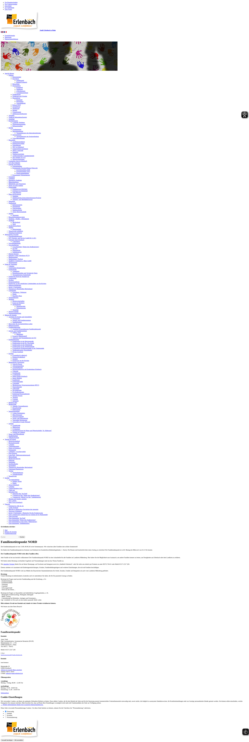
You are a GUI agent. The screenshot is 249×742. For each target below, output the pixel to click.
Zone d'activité (13, 516)
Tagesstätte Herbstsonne (19, 420)
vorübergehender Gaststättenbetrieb (23, 156)
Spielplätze (12, 462)
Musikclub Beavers (14, 458)
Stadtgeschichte (17, 210)
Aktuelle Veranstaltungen (20, 406)
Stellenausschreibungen (19, 114)
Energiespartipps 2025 (23, 171)
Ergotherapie (16, 373)
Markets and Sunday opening (18, 499)
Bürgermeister (16, 77)
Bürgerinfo (12, 140)
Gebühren (12, 178)
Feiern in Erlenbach (15, 448)
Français (7, 504)
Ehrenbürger (16, 206)
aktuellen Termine (9, 564)
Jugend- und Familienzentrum (21, 320)
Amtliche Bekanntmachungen (18, 117)
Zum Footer (8, 9)
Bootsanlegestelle (14, 443)
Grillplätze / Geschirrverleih (17, 451)
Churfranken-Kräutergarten (17, 268)
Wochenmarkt (13, 262)
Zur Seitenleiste (9, 7)
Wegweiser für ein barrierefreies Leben (20, 324)
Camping (11, 266)
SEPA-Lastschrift (17, 150)
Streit (14, 224)
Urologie (15, 399)
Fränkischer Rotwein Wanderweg (19, 276)
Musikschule (12, 404)
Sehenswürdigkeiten (15, 285)
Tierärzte (15, 397)
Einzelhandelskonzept (15, 236)
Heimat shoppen (14, 254)
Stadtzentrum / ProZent (16, 259)
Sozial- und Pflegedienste (20, 418)
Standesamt (15, 108)
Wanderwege (13, 476)
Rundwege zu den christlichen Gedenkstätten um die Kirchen (27, 283)
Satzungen (12, 201)
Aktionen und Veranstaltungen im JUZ (24, 338)
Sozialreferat (16, 107)
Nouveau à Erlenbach (15, 511)
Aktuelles (11, 115)
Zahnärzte (15, 401)
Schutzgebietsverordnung (20, 149)
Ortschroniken (16, 208)
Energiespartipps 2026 (23, 170)
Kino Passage (13, 453)
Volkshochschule (14, 437)
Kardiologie (16, 380)
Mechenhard (16, 222)
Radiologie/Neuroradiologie (21, 394)
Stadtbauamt (20, 80)
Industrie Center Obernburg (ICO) (19, 255)
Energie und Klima (14, 164)
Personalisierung (12, 717)
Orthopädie (15, 388)
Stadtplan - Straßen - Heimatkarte (19, 219)
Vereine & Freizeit (10, 439)
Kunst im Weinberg (18, 303)
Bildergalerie (16, 409)
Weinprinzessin (21, 308)
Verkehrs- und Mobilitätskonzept (22, 199)
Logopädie (15, 383)
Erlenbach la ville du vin (16, 506)
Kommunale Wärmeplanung (21, 175)
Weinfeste (15, 310)
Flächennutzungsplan (18, 124)
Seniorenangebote (14, 411)
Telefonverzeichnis (18, 154)
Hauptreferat (16, 98)
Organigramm (16, 112)
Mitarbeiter (19, 334)
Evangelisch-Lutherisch (19, 355)
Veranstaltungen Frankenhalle (21, 275)
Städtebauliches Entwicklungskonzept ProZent (26, 198)
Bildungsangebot (14, 325)
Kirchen (11, 353)
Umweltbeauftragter (18, 138)
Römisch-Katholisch (18, 357)
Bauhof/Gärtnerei (21, 82)
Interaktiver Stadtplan (15, 180)
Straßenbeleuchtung (15, 226)
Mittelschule (16, 427)
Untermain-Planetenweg (16, 469)
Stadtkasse (19, 89)
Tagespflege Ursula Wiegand (21, 422)
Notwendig (10, 711)
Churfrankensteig (14, 446)
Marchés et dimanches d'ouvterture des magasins (23, 509)
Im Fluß (14, 248)
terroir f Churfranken (15, 287)
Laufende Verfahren (18, 122)
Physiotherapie (16, 390)
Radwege (11, 460)
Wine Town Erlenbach (15, 502)
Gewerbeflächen (14, 245)
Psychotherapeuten (18, 392)
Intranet (14, 110)
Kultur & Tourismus (11, 264)
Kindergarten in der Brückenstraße (23, 341)
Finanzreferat (16, 86)
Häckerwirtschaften (18, 301)
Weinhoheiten (16, 304)
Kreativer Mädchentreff (19, 336)
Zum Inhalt (8, 6)
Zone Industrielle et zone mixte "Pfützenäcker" (23, 521)
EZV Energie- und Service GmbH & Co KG (22, 238)
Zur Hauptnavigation (11, 2)
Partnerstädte (12, 187)
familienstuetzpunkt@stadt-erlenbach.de (11, 655)
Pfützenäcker (16, 250)
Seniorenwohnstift (18, 416)
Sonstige (15, 359)
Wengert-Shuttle (13, 311)
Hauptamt (19, 100)
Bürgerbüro (16, 84)
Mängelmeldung (14, 182)
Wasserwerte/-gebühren (16, 231)
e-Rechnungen (20, 91)
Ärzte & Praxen (17, 364)
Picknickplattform (14, 282)
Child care (12, 490)
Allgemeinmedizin (18, 366)
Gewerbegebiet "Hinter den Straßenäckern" (25, 247)
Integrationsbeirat (17, 131)
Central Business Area (15, 488)
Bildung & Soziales (11, 315)
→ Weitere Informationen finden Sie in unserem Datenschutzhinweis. (22, 705)
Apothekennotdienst (18, 142)
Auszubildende (21, 103)
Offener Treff (16, 332)
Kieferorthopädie (17, 381)
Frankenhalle (13, 269)
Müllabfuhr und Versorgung (17, 184)
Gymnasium (16, 429)
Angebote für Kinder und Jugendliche (20, 317)
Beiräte (11, 128)
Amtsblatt (11, 119)
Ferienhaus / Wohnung (19, 292)
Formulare (12, 177)
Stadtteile (11, 220)
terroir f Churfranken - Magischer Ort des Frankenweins (26, 513)
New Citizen (12, 500)
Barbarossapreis (17, 205)
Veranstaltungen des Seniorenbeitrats (27, 136)
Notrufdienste (16, 145)
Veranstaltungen (13, 297)
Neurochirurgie (17, 387)
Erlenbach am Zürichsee (19, 189)
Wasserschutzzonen (18, 159)
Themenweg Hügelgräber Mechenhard (20, 289)
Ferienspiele (16, 318)
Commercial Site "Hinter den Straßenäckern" (26, 495)
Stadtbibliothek (17, 322)
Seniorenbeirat (16, 135)
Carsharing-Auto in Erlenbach (18, 161)
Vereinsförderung (17, 472)
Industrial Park (13, 492)
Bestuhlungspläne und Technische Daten (24, 273)
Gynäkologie (16, 374)
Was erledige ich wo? (19, 157)
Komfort (9, 715)
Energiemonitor (17, 166)
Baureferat (15, 79)
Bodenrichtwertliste (18, 143)
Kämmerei (19, 87)
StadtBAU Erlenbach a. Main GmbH (20, 261)
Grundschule (16, 425)
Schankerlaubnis (17, 474)
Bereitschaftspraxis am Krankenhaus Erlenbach (26, 369)
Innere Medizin (17, 378)
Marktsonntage (13, 257)
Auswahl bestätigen (7, 740)
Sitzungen (15, 215)
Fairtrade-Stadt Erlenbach (16, 240)
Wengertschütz (20, 306)
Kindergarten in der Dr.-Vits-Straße (23, 343)
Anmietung (15, 271)
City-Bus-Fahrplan (14, 163)
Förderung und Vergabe (19, 96)
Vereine (11, 471)
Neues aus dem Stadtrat (16, 185)
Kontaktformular (10, 35)
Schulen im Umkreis (18, 432)
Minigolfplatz (13, 457)
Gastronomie (12, 278)
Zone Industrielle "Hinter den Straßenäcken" (22, 520)
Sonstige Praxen (17, 395)
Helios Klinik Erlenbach (19, 376)
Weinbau (11, 299)
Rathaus (11, 75)
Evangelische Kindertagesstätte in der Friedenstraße (28, 348)
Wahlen (11, 227)
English (7, 478)
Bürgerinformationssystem (17, 217)
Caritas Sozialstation (18, 413)
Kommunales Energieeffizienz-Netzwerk (25, 168)
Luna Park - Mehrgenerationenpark (19, 455)
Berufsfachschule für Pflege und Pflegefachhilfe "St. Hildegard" (32, 430)
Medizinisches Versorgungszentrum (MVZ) (25, 385)
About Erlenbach (14, 485)
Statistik (9, 713)
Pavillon (11, 280)
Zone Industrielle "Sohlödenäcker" (19, 523)
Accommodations (14, 479)
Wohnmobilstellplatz (15, 313)
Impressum (8, 37)
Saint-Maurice (16, 192)
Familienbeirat (16, 129)
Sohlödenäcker (17, 252)
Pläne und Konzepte (15, 194)
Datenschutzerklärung (11, 39)
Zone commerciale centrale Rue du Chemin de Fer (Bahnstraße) (28, 514)
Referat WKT (16, 105)
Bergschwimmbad (14, 441)
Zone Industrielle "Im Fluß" (17, 518)
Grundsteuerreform (22, 93)
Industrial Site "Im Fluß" (20, 493)
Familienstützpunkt (14, 327)
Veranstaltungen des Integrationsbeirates (28, 133)
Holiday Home (17, 481)
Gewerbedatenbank (15, 243)
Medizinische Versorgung (16, 362)
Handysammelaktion (22, 173)
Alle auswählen (18, 740)
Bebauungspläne (17, 126)
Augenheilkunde (17, 367)
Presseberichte (16, 408)
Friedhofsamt (16, 94)
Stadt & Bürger (9, 73)
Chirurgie (15, 371)
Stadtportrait (12, 203)
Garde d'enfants (13, 507)
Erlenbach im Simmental (20, 191)
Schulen (11, 423)
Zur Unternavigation (11, 4)
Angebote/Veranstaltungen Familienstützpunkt (26, 329)
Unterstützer (16, 241)
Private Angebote (17, 352)
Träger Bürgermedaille (19, 212)
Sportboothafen (13, 464)
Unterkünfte (12, 290)
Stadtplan (15, 152)
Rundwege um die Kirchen (20, 360)
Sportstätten (12, 465)
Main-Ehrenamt (17, 415)
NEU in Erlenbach (18, 147)
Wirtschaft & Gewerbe (11, 234)
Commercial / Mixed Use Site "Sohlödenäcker (26, 497)
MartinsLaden (13, 402)
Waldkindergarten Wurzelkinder (22, 350)
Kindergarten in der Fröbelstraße (22, 345)
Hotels (14, 294)
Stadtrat (11, 213)
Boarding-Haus (17, 296)
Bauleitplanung (13, 121)
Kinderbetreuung (14, 339)
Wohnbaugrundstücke (15, 233)
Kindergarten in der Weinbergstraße (23, 346)
